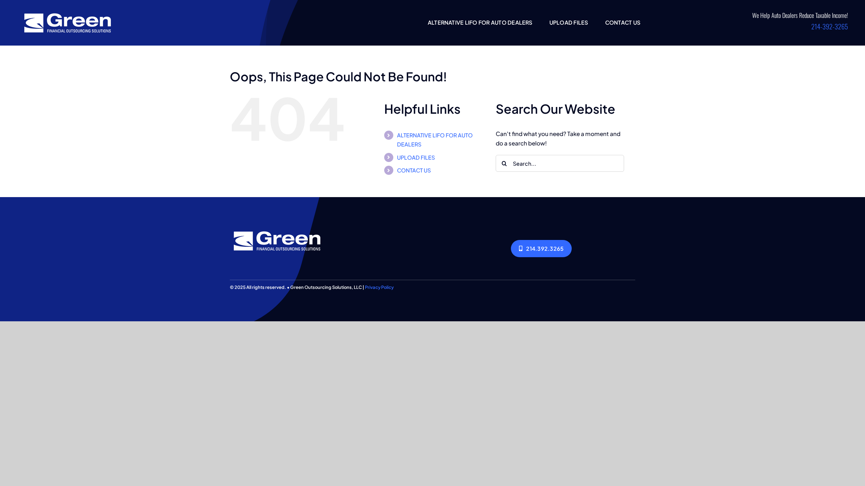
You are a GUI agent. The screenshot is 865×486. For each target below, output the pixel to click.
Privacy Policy (379, 287)
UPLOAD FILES (416, 157)
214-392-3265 (829, 26)
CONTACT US (414, 170)
